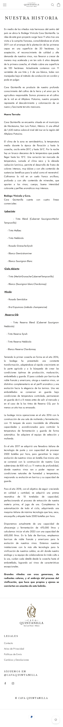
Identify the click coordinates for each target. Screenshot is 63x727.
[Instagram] (13, 683)
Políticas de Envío (13, 654)
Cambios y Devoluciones (16, 659)
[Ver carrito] (58, 4)
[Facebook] (5, 683)
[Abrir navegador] (4, 4)
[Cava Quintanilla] (31, 615)
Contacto (8, 643)
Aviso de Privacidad (14, 648)
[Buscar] (52, 4)
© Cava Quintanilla (31, 698)
